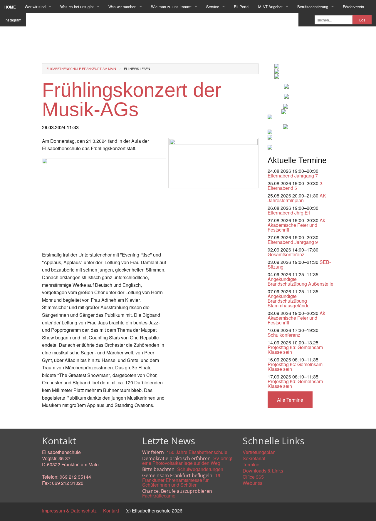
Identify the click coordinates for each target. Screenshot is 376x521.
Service (212, 6)
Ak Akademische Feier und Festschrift (296, 225)
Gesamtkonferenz (286, 254)
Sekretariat (254, 458)
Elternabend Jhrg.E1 (289, 212)
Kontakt (111, 510)
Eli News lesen (137, 68)
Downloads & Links (263, 470)
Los (362, 20)
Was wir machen (122, 6)
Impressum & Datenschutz (69, 510)
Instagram (12, 20)
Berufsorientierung (312, 6)
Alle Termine (290, 399)
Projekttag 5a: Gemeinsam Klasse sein (295, 349)
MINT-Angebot (270, 6)
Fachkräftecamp (158, 495)
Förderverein (353, 6)
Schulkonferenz (284, 334)
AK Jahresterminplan (297, 198)
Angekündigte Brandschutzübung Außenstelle (300, 281)
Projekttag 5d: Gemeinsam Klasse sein (295, 383)
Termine (251, 464)
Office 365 (253, 476)
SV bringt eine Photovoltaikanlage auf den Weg (187, 460)
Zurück (49, 418)
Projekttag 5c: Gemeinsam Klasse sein (295, 366)
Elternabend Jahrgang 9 (293, 242)
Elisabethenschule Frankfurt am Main (81, 68)
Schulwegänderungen (200, 469)
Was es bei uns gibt (77, 6)
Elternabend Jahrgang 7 (293, 175)
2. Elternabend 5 (295, 185)
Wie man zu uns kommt (171, 6)
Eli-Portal (241, 6)
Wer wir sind (35, 6)
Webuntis (252, 483)
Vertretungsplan (259, 452)
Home (10, 7)
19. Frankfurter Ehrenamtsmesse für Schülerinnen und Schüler (181, 480)
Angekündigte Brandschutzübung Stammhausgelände (289, 301)
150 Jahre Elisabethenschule (197, 452)
